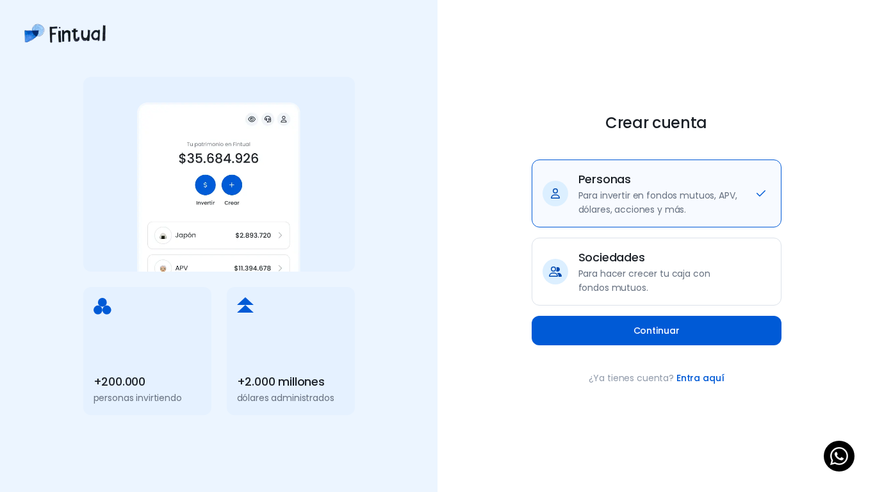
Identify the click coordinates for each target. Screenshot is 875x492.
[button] (656, 330)
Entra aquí (700, 378)
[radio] (656, 193)
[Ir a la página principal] (65, 44)
